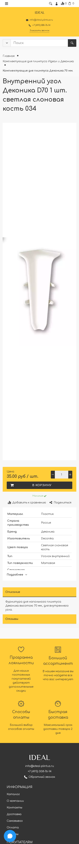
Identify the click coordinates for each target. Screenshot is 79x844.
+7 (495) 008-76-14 (39, 771)
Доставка (14, 814)
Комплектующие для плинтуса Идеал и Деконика (38, 61)
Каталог (13, 794)
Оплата (13, 827)
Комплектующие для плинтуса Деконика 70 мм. (38, 70)
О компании (15, 800)
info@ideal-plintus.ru (39, 766)
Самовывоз (15, 820)
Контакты (14, 807)
